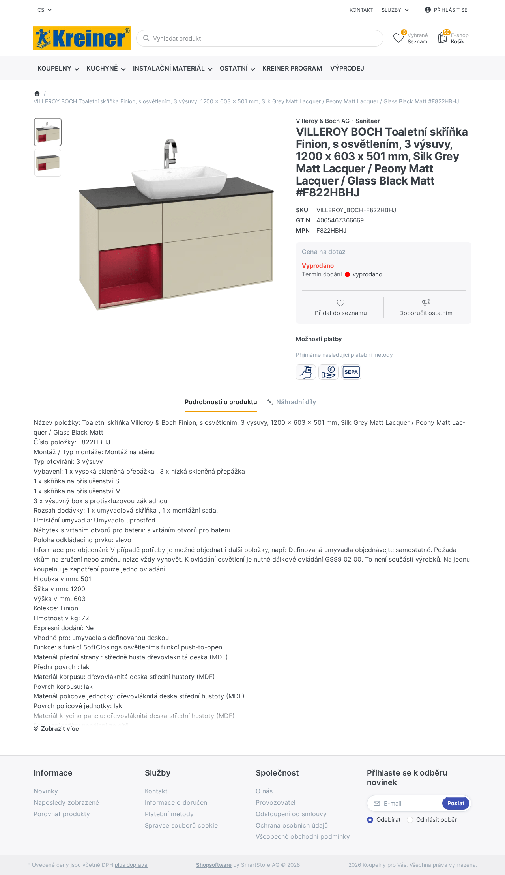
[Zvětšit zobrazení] (176, 224)
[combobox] (45, 9)
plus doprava (131, 865)
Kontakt (361, 10)
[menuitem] (58, 69)
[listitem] (176, 224)
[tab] (221, 402)
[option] (47, 132)
